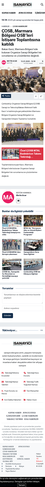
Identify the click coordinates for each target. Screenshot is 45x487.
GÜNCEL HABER (23, 459)
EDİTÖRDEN (7, 459)
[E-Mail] (18, 201)
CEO (21, 456)
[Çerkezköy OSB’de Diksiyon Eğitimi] (33, 264)
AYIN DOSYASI (25, 13)
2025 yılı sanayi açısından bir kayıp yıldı (22, 20)
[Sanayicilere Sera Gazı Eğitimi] (33, 245)
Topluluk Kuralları (12, 469)
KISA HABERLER (31, 419)
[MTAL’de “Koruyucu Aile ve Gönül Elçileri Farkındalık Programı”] (33, 221)
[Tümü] (41, 330)
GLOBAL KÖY (8, 461)
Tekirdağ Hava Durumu (31, 374)
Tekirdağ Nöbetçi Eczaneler (10, 374)
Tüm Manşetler (32, 391)
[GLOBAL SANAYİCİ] (22, 5)
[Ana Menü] (3, 5)
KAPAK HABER (9, 13)
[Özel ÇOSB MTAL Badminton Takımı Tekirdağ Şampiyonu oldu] (12, 221)
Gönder (7, 315)
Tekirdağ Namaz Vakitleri (10, 383)
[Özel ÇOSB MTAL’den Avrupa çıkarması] (12, 245)
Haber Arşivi (32, 400)
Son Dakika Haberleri (12, 400)
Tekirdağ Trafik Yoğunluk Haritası (31, 383)
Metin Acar (21, 195)
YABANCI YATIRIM (15, 419)
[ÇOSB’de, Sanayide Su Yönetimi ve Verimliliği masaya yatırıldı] (12, 264)
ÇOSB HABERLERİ (20, 26)
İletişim (8, 466)
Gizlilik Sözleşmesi (13, 464)
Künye (21, 466)
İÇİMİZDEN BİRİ (13, 416)
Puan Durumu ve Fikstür (10, 392)
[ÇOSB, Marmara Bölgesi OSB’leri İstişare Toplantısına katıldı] (22, 79)
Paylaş (7, 96)
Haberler (6, 26)
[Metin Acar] (8, 197)
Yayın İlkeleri (10, 471)
